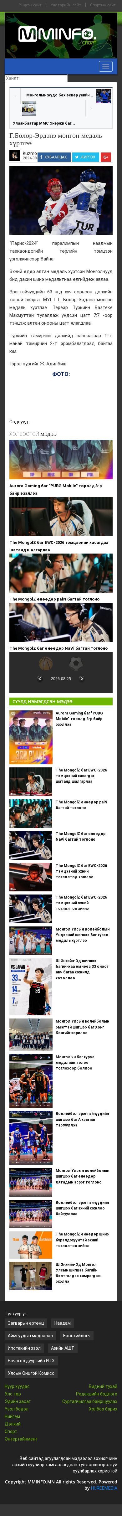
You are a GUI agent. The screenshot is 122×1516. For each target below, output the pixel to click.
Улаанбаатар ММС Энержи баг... (44, 123)
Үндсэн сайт (30, 5)
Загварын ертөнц (26, 1323)
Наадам (62, 1323)
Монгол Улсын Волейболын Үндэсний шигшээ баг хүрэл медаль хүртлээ (82, 935)
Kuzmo (30, 153)
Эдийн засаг (18, 1401)
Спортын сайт (103, 5)
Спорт (11, 1431)
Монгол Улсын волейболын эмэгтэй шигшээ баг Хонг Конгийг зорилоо (82, 1027)
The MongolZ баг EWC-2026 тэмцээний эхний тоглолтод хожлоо (81, 871)
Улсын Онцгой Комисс (31, 1373)
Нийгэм (12, 1416)
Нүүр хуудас (17, 1386)
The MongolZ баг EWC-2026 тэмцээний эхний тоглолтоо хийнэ (81, 903)
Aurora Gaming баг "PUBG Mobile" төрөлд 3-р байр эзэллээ (55, 489)
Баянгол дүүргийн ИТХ (31, 1360)
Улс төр (13, 1393)
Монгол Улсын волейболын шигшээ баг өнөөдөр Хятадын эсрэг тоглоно (82, 1176)
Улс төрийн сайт (66, 5)
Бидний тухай (103, 1386)
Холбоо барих (103, 1408)
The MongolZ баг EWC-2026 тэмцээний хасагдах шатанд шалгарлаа (58, 546)
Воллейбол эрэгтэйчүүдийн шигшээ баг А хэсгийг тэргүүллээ (82, 1119)
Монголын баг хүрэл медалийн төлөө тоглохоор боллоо (75, 1062)
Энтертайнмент (21, 1438)
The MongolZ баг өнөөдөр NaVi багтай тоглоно (58, 648)
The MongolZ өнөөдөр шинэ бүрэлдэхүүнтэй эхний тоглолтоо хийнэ (82, 1240)
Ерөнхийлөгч (76, 1335)
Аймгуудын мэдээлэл (30, 1335)
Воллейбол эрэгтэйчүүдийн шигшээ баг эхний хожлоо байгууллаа (82, 1208)
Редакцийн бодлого (96, 1393)
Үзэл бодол (16, 1408)
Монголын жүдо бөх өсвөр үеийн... (59, 95)
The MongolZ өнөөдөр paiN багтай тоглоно (54, 599)
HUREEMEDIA (104, 1488)
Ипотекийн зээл (24, 1348)
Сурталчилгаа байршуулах (89, 1401)
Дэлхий (13, 1423)
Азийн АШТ (62, 1348)
